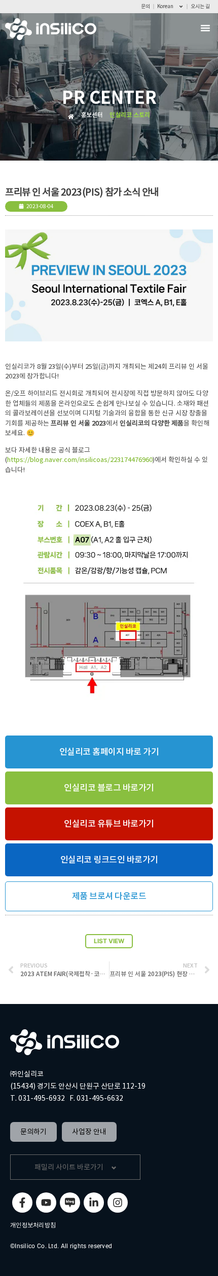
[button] (205, 27)
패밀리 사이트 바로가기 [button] (68, 1167)
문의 (145, 6)
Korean (165, 6)
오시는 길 (200, 6)
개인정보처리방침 (33, 1225)
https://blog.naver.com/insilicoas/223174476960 (80, 459)
